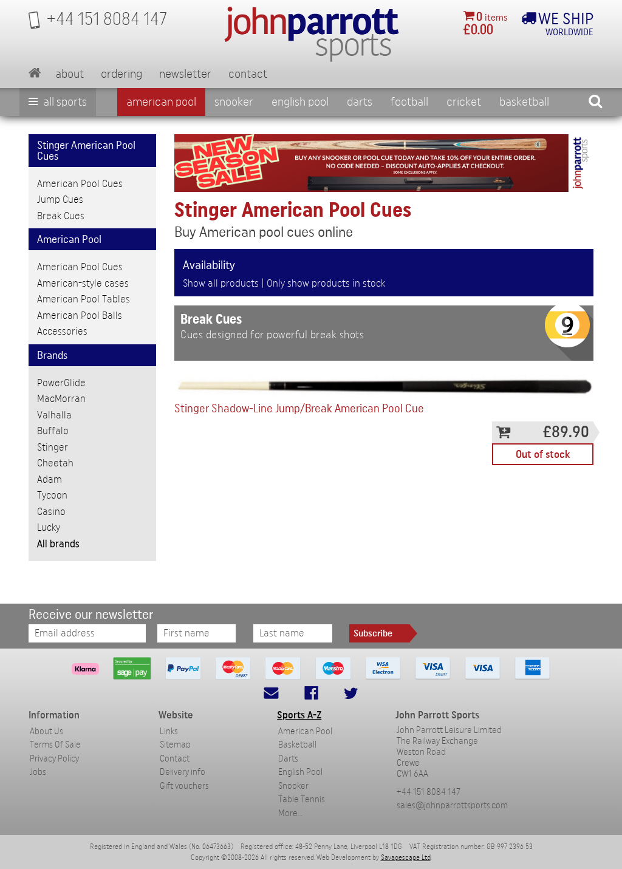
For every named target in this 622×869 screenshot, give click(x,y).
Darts (359, 102)
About (69, 74)
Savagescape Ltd (406, 857)
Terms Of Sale (55, 744)
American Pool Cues (80, 184)
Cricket (463, 102)
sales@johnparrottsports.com (452, 805)
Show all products (221, 283)
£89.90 (566, 432)
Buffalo (53, 431)
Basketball (524, 102)
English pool (300, 102)
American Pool (161, 102)
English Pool (300, 772)
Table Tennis (301, 799)
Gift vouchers (184, 786)
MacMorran (61, 399)
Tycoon (52, 495)
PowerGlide (61, 383)
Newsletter (185, 74)
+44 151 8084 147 (428, 792)
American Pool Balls (79, 315)
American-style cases (83, 283)
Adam (49, 479)
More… (290, 813)
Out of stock (543, 454)
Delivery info (182, 772)
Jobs (38, 772)
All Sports (64, 102)
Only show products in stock (326, 283)
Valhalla (54, 415)
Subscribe (373, 633)
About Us (46, 731)
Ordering (121, 74)
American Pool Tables (83, 299)
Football (409, 102)
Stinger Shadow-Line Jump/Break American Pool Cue (299, 409)
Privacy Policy (54, 758)
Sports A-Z (299, 715)
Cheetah (55, 463)
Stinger (52, 447)
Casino (51, 511)
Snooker (233, 102)
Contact (247, 74)
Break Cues (60, 216)
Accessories (62, 331)
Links (169, 731)
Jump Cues (60, 199)
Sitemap (175, 744)
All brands (58, 544)
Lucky (48, 527)
